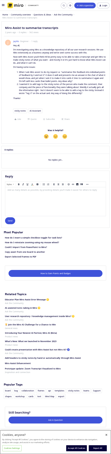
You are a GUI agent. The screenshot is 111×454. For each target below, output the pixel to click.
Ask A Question (55, 420)
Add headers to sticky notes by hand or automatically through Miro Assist (43, 358)
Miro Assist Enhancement (18, 363)
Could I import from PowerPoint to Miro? (26, 247)
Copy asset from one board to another (25, 252)
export (61, 396)
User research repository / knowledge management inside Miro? (38, 316)
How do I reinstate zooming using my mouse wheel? (32, 242)
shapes (8, 396)
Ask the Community (63, 14)
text (39, 396)
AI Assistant (35, 110)
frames (41, 390)
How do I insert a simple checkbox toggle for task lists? (33, 237)
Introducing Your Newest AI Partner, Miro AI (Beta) (31, 333)
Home (5, 14)
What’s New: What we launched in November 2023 (30, 341)
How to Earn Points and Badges (55, 273)
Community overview (21, 14)
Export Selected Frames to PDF (20, 256)
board (8, 390)
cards (31, 396)
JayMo (16, 41)
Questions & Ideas (42, 14)
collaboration (28, 390)
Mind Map (49, 396)
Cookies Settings (12, 448)
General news (11, 328)
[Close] (106, 435)
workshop (20, 396)
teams (86, 390)
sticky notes (20, 110)
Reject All (97, 448)
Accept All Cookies (76, 448)
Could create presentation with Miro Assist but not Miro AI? (35, 349)
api (49, 390)
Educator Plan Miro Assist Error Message (25, 299)
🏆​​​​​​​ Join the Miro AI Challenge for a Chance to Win (30, 324)
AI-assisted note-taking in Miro (21, 308)
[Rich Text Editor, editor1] (55, 201)
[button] (3, 6)
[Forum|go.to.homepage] (23, 5)
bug (16, 390)
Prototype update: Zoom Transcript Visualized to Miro (33, 368)
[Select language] (70, 5)
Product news (11, 336)
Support (97, 390)
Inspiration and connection (17, 372)
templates (59, 390)
